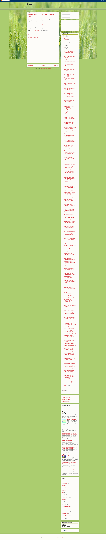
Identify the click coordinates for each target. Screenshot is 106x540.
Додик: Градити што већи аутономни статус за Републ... (70, 217)
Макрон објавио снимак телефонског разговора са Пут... (69, 158)
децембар (66, 38)
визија (63, 481)
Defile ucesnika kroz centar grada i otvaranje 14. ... (70, 379)
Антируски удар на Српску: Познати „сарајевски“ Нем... (69, 336)
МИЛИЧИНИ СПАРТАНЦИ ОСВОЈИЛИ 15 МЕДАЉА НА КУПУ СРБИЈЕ (69, 440)
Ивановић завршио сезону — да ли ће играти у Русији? (69, 146)
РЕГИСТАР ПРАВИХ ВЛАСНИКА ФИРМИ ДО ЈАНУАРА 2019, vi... (69, 321)
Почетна (29, 9)
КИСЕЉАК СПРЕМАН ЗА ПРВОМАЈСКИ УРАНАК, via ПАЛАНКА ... (69, 187)
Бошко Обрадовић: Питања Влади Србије (69, 107)
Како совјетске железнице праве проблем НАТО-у (70, 125)
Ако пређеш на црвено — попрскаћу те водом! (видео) (69, 205)
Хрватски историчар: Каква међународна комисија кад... (69, 178)
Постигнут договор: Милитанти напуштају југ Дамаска (69, 329)
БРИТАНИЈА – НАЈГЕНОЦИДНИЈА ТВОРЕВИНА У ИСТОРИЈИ (69, 293)
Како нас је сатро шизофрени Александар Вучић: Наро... (69, 313)
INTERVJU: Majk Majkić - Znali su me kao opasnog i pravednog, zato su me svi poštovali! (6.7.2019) (69, 463)
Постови (64, 15)
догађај (63, 485)
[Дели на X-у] (45, 30)
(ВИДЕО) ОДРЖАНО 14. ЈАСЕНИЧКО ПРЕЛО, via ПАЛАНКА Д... (69, 285)
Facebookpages (65, 515)
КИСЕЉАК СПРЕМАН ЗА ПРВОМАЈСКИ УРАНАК (68, 207)
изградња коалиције (65, 488)
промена (63, 499)
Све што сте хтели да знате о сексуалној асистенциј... (69, 326)
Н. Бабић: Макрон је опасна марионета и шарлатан (69, 311)
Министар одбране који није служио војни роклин (69, 298)
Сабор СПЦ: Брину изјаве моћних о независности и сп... (70, 118)
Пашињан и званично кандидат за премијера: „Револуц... (69, 224)
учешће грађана (65, 513)
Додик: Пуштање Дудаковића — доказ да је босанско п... (69, 371)
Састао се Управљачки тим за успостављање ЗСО (69, 116)
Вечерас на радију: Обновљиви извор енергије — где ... (69, 89)
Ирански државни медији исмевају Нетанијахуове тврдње (68, 64)
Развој (31, 4)
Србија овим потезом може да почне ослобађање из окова (69, 373)
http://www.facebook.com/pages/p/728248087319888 (40, 24)
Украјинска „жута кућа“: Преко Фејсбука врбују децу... (69, 167)
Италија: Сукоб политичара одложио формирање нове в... (70, 172)
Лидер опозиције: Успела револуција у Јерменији (68, 356)
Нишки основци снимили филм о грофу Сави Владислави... (70, 98)
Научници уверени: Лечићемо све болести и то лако (69, 52)
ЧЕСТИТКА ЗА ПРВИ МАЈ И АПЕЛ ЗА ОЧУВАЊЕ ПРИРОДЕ (69, 104)
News (63, 518)
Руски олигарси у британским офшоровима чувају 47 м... (69, 190)
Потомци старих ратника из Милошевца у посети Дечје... (69, 269)
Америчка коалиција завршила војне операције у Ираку (69, 96)
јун (64, 47)
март (65, 384)
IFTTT (30, 26)
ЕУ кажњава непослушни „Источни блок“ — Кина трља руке (69, 78)
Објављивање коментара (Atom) (46, 68)
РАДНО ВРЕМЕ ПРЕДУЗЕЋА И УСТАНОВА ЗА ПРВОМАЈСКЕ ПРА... (69, 239)
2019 (64, 35)
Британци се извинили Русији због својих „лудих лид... (69, 134)
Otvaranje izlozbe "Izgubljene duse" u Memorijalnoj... (69, 368)
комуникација (64, 495)
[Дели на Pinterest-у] (47, 30)
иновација (64, 490)
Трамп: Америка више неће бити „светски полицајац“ (70, 91)
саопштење (64, 502)
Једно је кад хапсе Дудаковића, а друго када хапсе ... (69, 256)
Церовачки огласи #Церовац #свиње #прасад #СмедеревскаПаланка (69, 407)
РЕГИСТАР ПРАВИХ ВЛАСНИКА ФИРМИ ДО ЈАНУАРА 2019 (69, 318)
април (65, 50)
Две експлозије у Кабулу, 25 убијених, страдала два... (69, 227)
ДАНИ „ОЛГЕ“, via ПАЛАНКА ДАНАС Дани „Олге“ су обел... (70, 288)
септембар (66, 42)
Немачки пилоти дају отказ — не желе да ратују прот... (70, 148)
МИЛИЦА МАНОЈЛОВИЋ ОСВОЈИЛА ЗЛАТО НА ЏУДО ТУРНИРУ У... (69, 274)
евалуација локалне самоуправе (68, 487)
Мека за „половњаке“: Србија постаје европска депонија (69, 354)
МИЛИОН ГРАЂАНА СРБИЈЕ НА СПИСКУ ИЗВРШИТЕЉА (70, 343)
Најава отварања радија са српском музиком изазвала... (69, 308)
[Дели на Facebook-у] (46, 30)
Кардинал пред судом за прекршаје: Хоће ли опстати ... (70, 229)
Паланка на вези (66, 401)
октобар (65, 41)
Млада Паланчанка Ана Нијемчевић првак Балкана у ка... (69, 266)
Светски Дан (64, 504)
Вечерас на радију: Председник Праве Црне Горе (69, 364)
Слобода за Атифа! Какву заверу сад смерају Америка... (70, 128)
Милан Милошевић (66, 397)
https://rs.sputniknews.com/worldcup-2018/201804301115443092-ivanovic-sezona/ (41, 25)
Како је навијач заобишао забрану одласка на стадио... (69, 72)
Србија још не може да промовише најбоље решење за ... (69, 259)
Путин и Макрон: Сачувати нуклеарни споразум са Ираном (68, 180)
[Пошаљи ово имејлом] (43, 30)
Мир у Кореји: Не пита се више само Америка (69, 136)
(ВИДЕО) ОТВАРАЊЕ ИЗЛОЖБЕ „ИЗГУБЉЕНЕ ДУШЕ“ (70, 271)
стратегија (64, 508)
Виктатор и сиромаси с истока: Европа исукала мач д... (69, 361)
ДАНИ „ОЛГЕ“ (66, 279)
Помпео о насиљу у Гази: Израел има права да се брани (69, 161)
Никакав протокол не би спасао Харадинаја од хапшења (69, 222)
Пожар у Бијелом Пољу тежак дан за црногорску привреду (69, 195)
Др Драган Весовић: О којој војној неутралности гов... (69, 123)
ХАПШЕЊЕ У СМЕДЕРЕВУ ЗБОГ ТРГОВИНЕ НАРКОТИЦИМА (70, 202)
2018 (64, 36)
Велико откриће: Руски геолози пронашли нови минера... (69, 219)
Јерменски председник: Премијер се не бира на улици (70, 324)
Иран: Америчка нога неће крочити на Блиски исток (69, 151)
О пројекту (34, 9)
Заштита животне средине (71, 419)
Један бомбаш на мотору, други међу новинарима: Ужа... (69, 193)
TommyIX (56, 537)
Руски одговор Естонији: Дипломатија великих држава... (68, 175)
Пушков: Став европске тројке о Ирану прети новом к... (69, 359)
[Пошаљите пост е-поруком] (41, 30)
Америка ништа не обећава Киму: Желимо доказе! (69, 234)
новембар (66, 39)
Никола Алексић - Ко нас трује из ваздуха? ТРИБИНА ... (70, 306)
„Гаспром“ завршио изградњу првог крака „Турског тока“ (69, 210)
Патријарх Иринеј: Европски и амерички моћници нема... (69, 248)
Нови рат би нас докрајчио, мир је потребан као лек (69, 237)
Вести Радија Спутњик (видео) (69, 111)
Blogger (63, 537)
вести (63, 480)
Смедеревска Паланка (66, 506)
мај (64, 48)
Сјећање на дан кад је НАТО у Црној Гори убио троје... (69, 138)
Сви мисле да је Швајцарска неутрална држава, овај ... (69, 382)
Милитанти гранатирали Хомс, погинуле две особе (69, 62)
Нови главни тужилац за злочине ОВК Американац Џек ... (70, 86)
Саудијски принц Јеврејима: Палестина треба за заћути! (69, 141)
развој (63, 501)
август (65, 44)
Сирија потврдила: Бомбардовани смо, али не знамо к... (69, 251)
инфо (63, 492)
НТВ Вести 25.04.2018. (68, 295)
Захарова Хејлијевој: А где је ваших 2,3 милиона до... (69, 349)
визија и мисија (64, 483)
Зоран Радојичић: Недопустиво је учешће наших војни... (69, 109)
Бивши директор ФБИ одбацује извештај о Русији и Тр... (69, 331)
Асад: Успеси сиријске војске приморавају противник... (69, 169)
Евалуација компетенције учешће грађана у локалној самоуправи (71, 455)
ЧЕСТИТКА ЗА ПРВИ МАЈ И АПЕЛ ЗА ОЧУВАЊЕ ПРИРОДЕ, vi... (69, 75)
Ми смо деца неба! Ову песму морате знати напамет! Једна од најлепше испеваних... (70, 434)
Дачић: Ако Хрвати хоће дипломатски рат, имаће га (69, 200)
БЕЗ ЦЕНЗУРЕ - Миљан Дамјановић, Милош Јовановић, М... (68, 300)
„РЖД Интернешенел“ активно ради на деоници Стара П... (69, 153)
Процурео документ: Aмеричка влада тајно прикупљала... (69, 54)
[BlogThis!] (44, 30)
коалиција (64, 494)
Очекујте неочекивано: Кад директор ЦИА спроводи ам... (69, 366)
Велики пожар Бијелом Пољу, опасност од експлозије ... (69, 232)
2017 (64, 388)
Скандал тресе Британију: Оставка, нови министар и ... (69, 198)
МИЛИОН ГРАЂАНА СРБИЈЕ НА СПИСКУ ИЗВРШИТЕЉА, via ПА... (70, 346)
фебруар (66, 385)
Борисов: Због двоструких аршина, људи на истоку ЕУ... (69, 94)
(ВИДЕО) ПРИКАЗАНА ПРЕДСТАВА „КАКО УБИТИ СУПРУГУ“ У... (69, 262)
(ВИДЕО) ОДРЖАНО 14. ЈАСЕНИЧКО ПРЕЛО (68, 277)
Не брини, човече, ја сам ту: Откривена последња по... (69, 143)
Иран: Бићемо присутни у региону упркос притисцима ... (70, 215)
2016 (64, 390)
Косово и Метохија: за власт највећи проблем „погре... (69, 316)
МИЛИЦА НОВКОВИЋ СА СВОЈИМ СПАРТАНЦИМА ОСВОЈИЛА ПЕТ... (69, 376)
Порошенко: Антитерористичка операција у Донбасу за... (69, 165)
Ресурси (40, 9)
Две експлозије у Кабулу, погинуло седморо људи (69, 254)
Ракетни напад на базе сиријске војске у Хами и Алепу (69, 290)
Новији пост (30, 65)
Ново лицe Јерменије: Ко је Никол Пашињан (69, 101)
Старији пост (55, 65)
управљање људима (65, 511)
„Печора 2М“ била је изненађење (67, 155)
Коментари (65, 16)
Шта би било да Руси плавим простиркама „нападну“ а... (69, 212)
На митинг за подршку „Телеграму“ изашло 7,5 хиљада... (68, 130)
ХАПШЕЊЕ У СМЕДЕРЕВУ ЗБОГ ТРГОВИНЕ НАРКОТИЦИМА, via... (70, 184)
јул (64, 45)
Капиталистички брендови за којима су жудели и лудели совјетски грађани (69, 470)
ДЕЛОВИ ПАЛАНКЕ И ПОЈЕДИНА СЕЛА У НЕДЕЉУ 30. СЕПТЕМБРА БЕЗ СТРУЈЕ (69, 448)
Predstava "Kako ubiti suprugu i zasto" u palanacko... (69, 351)
